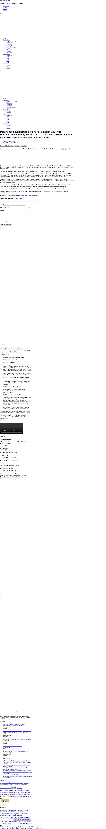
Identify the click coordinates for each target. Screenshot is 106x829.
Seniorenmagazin (19, 794)
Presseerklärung (49, 191)
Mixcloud (29, 827)
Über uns (9, 51)
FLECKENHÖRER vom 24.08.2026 (12, 746)
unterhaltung (24, 796)
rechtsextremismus (8, 792)
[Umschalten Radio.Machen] (27, 110)
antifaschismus (16, 783)
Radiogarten (12, 141)
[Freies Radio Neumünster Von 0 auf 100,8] (32, 35)
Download (17, 145)
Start (4, 38)
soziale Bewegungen (27, 794)
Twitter (7, 827)
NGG (23, 790)
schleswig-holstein (25, 792)
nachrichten (19, 788)
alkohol (3, 783)
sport (1, 796)
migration (9, 788)
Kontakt (5, 9)
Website (2, 210)
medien (5, 788)
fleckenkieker (3, 784)
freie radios (11, 784)
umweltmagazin (16, 796)
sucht (4, 796)
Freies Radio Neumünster (13, 195)
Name (2, 204)
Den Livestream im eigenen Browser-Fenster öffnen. (15, 351)
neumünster (16, 790)
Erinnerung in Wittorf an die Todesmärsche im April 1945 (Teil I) (15, 768)
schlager (16, 792)
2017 (8, 61)
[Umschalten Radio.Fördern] (27, 124)
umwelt (11, 796)
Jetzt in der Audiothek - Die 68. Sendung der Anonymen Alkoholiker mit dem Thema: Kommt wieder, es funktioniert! (17, 732)
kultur (21, 786)
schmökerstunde (5, 794)
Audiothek (9, 44)
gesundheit (25, 784)
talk (7, 796)
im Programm (23, 476)
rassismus (2, 792)
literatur (2, 788)
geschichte (16, 784)
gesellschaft (21, 784)
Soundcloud (23, 827)
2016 (8, 62)
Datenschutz (6, 6)
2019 (8, 58)
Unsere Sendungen (11, 47)
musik (13, 788)
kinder (18, 785)
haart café (8, 786)
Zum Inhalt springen (5, 0)
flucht (7, 784)
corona (21, 783)
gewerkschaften (3, 785)
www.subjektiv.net (25, 374)
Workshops (9, 52)
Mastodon (40, 827)
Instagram (12, 827)
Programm (9, 45)
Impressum (6, 7)
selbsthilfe (12, 794)
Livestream (9, 42)
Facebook (2, 827)
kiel (16, 813)
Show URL (23, 145)
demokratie (26, 783)
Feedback (9, 48)
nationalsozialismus (5, 790)
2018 (8, 59)
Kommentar (3, 222)
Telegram (34, 827)
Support (8, 65)
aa (0, 783)
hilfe (11, 786)
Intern (4, 10)
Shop (8, 66)
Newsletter (9, 55)
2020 (8, 56)
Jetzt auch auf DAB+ (12, 41)
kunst (24, 813)
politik (27, 790)
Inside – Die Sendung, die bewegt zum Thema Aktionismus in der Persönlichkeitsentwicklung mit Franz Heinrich (17, 762)
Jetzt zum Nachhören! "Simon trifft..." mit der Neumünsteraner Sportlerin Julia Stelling (14, 724)
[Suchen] (16, 474)
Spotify (17, 827)
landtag (26, 786)
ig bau (14, 786)
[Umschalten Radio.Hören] (27, 100)
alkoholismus (9, 783)
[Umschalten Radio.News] (27, 114)
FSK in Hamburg (10, 392)
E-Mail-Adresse (4, 207)
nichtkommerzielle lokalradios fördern (28, 195)
